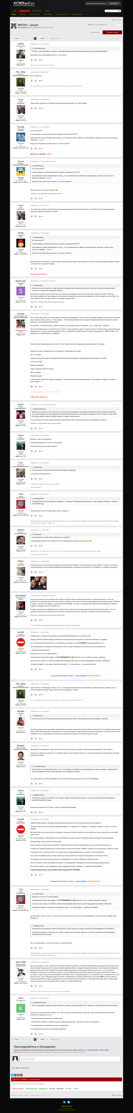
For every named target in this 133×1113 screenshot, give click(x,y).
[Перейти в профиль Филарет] (20, 755)
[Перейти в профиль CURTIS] (20, 54)
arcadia (21, 632)
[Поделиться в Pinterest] (21, 1075)
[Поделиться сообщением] (120, 44)
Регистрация (114, 3)
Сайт (14, 11)
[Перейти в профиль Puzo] (20, 473)
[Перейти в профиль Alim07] (20, 414)
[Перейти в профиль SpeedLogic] (20, 291)
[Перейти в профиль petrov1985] (20, 972)
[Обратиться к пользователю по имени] (31, 60)
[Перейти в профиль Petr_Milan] (20, 82)
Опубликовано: (39, 44)
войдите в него (83, 1050)
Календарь (22, 14)
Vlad (21, 494)
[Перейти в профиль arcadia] (20, 642)
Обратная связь (66, 1106)
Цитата (41, 60)
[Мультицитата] (36, 60)
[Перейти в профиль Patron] (20, 445)
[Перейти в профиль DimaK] (20, 243)
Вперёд (43, 38)
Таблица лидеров (77, 14)
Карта (47, 11)
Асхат (20, 99)
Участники (68, 1088)
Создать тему (95, 32)
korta (20, 998)
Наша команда (47, 14)
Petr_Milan (21, 72)
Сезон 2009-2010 (48, 27)
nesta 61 (20, 530)
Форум (14, 14)
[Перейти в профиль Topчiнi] (20, 171)
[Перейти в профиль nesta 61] (20, 540)
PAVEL (21, 561)
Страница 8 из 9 (54, 38)
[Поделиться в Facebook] (15, 1075)
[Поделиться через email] (18, 1075)
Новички (75, 1088)
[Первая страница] (12, 38)
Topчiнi (21, 161)
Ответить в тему (112, 32)
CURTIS (21, 44)
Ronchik (20, 127)
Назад (16, 38)
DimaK (21, 233)
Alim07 (21, 404)
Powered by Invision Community (66, 1110)
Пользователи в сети (62, 14)
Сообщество (24, 11)
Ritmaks (20, 711)
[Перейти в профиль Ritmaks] (20, 721)
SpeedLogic (21, 281)
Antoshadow (20, 595)
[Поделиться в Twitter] (12, 1075)
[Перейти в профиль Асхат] (20, 109)
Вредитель (25, 27)
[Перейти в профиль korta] (20, 1008)
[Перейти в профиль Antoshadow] (20, 605)
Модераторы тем (35, 14)
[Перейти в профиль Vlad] (20, 504)
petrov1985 (21, 962)
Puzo (20, 463)
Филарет (21, 745)
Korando (20, 314)
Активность (37, 11)
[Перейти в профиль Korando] (20, 324)
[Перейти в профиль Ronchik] (20, 137)
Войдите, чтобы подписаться (98, 24)
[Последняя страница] (47, 38)
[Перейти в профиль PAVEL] (20, 571)
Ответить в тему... (29, 1059)
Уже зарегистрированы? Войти (96, 3)
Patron (21, 435)
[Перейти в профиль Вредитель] (13, 26)
